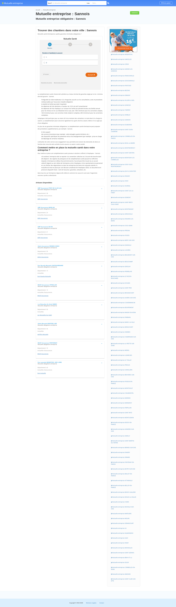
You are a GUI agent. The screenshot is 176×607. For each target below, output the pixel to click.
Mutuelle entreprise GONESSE (121, 105)
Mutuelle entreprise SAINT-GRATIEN (123, 153)
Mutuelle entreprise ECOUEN (121, 283)
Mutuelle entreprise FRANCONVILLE (123, 76)
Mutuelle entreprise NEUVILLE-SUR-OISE (122, 508)
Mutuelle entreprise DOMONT (121, 197)
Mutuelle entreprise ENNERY (121, 452)
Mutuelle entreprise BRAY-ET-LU (122, 557)
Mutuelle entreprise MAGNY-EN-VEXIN (124, 312)
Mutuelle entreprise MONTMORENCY (123, 148)
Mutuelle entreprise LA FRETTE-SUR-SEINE (122, 344)
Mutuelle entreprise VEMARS (121, 457)
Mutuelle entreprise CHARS (120, 502)
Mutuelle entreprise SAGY (120, 538)
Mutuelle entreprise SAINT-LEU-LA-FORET (122, 192)
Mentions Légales (91, 603)
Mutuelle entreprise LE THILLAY (121, 360)
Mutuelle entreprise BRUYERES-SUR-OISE (123, 376)
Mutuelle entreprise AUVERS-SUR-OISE (124, 298)
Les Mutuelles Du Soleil (44, 315)
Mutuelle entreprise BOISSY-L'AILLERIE (124, 492)
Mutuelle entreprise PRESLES (121, 365)
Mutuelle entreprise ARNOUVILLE (122, 214)
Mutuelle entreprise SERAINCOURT (123, 523)
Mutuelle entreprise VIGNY (120, 543)
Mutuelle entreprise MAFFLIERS (121, 513)
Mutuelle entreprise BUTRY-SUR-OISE (123, 469)
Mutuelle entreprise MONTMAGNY (122, 209)
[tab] (70, 188)
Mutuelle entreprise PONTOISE (121, 85)
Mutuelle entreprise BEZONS (121, 90)
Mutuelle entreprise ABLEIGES (121, 574)
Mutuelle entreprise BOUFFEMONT (123, 307)
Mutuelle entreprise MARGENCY (122, 403)
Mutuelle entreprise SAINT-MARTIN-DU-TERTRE (122, 442)
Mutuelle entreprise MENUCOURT (122, 327)
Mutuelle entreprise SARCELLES (122, 59)
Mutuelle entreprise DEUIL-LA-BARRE (123, 143)
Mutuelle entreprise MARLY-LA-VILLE (123, 322)
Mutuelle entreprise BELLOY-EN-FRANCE (121, 486)
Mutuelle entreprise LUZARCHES (122, 355)
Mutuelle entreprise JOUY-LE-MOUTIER (124, 171)
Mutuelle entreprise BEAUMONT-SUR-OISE (123, 256)
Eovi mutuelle (41, 373)
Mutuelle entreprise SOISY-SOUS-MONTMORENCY (122, 165)
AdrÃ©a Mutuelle (42, 334)
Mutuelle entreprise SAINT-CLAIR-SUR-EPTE (123, 580)
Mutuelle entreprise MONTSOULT (122, 388)
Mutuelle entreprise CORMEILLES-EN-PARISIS (123, 137)
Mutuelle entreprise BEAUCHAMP (122, 261)
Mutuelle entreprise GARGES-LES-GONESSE (122, 70)
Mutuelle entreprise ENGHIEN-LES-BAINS (122, 220)
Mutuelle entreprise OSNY (120, 181)
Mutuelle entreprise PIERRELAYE (122, 271)
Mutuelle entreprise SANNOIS (121, 120)
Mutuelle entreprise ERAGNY (121, 176)
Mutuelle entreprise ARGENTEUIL (122, 54)
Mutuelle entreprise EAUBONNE (122, 125)
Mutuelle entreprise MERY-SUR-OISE (123, 240)
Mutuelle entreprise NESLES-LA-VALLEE (124, 497)
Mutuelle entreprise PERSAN (121, 230)
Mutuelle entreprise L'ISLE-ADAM (122, 225)
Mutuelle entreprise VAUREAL (121, 186)
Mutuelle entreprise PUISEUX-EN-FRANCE (122, 382)
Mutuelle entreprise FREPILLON (121, 408)
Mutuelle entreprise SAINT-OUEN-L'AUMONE (122, 130)
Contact (101, 603)
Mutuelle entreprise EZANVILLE (121, 245)
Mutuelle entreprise (13, 3)
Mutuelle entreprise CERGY (120, 64)
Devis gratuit (166, 3)
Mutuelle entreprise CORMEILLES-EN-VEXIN (123, 568)
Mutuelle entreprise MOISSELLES (122, 548)
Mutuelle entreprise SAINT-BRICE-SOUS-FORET (122, 203)
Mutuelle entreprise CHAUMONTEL (123, 393)
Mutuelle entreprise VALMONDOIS (122, 533)
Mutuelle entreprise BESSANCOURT (123, 293)
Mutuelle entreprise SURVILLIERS (122, 370)
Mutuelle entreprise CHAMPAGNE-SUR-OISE (123, 338)
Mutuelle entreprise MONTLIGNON (123, 417)
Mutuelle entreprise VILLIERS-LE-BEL (123, 100)
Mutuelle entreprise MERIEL (120, 350)
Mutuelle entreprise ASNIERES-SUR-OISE (122, 430)
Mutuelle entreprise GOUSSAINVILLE (123, 81)
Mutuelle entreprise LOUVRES (121, 250)
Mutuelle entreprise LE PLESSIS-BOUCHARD (121, 277)
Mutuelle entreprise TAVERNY (121, 110)
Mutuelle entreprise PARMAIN (121, 317)
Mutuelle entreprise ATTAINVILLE (122, 480)
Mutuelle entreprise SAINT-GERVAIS (123, 553)
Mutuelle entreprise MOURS (121, 518)
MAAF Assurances (42, 296)
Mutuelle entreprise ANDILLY (121, 436)
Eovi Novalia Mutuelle (44, 276)
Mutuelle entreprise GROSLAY (121, 266)
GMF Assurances (42, 199)
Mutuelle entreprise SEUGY (120, 562)
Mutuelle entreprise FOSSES (120, 235)
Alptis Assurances (42, 257)
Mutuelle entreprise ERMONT (121, 95)
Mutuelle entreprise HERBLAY (121, 115)
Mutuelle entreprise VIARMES (121, 332)
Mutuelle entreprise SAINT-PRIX (122, 288)
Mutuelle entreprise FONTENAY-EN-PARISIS (122, 463)
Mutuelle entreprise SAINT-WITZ (122, 412)
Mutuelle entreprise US (119, 528)
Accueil (38, 10)
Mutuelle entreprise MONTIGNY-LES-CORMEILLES (123, 158)
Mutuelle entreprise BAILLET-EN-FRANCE (121, 475)
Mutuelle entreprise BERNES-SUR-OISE (124, 447)
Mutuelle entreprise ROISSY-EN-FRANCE (121, 423)
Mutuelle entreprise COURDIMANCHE (123, 302)
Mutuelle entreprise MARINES (121, 398)
